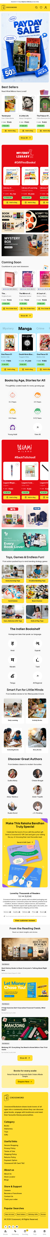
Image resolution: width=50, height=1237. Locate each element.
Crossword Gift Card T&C (14, 1163)
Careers (7, 1190)
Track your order (11, 1199)
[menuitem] (5, 1232)
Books (6, 1126)
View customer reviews (25, 920)
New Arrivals (9, 1214)
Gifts (6, 1135)
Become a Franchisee (13, 1193)
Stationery (8, 1129)
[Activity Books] (37, 706)
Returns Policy (10, 1157)
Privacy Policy (9, 1148)
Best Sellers (21, 1214)
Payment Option (10, 1160)
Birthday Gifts (33, 1214)
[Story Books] (37, 736)
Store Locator (9, 1177)
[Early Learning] (13, 706)
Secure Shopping (11, 1145)
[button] (41, 7)
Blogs (6, 1180)
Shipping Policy (10, 1154)
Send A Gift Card (23, 842)
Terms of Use (9, 1151)
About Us (8, 1174)
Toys (6, 1132)
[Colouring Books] (13, 736)
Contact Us (8, 1196)
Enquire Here (23, 1081)
